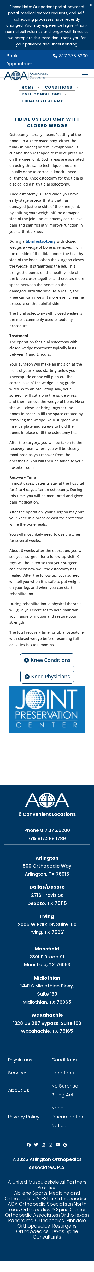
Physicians (20, 1059)
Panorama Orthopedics (36, 1220)
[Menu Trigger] (85, 76)
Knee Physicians (50, 676)
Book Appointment (20, 60)
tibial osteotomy (41, 241)
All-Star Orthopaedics (61, 1198)
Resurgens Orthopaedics (46, 1229)
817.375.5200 (55, 830)
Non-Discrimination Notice (68, 1117)
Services (18, 1072)
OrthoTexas (74, 1215)
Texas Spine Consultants (55, 1234)
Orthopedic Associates (31, 1215)
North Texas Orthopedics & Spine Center (46, 1207)
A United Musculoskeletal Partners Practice (47, 1185)
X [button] (91, 5)
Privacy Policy (23, 1116)
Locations (62, 1072)
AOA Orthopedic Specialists (39, 1204)
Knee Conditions (50, 659)
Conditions (64, 1059)
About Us (18, 1090)
